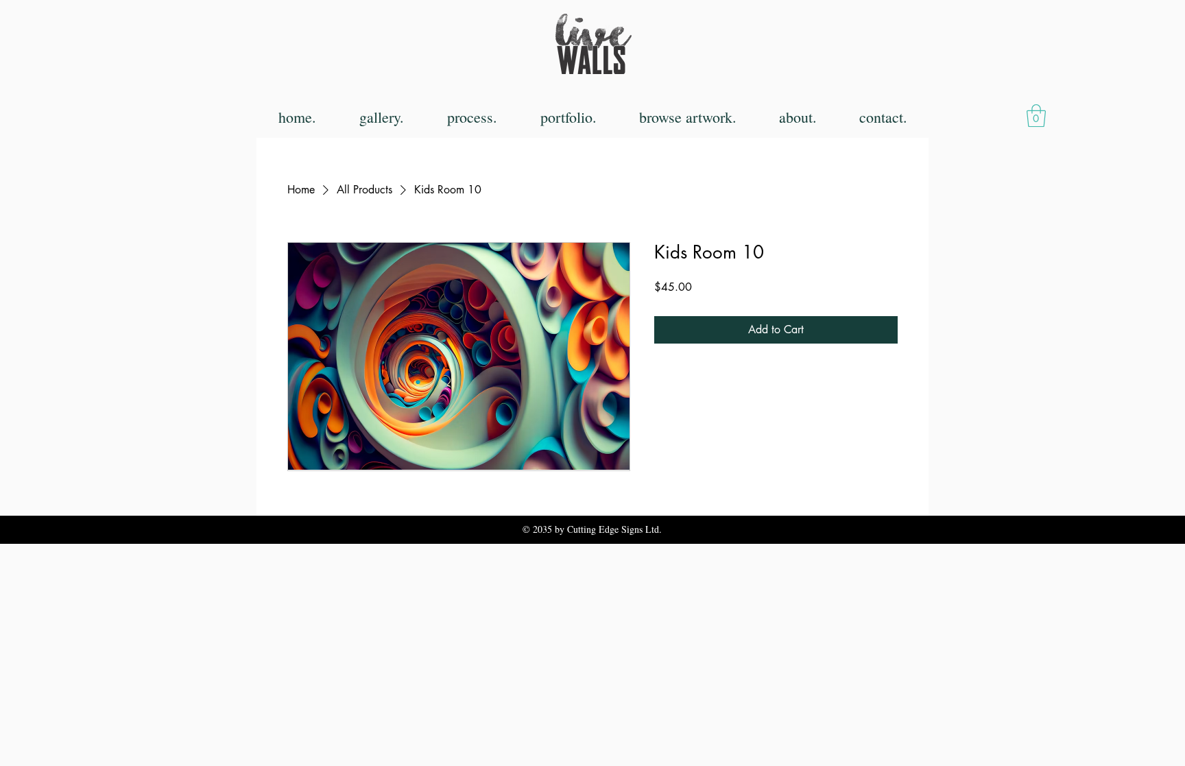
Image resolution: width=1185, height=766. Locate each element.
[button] (1036, 115)
